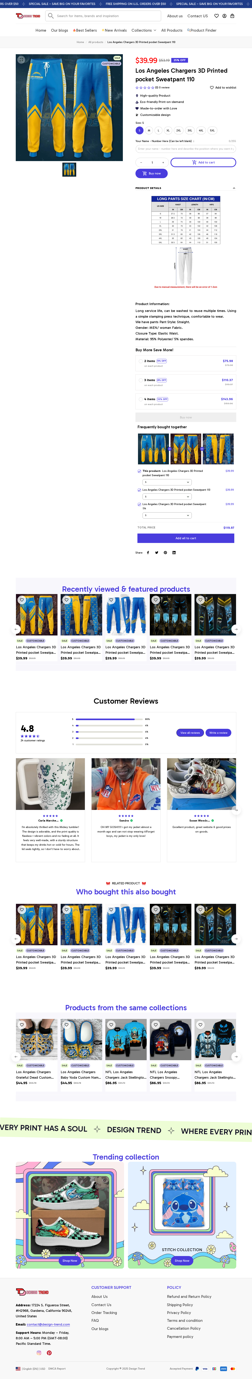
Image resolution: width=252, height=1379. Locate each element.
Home (80, 42)
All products (95, 42)
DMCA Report (57, 1368)
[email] (48, 1324)
